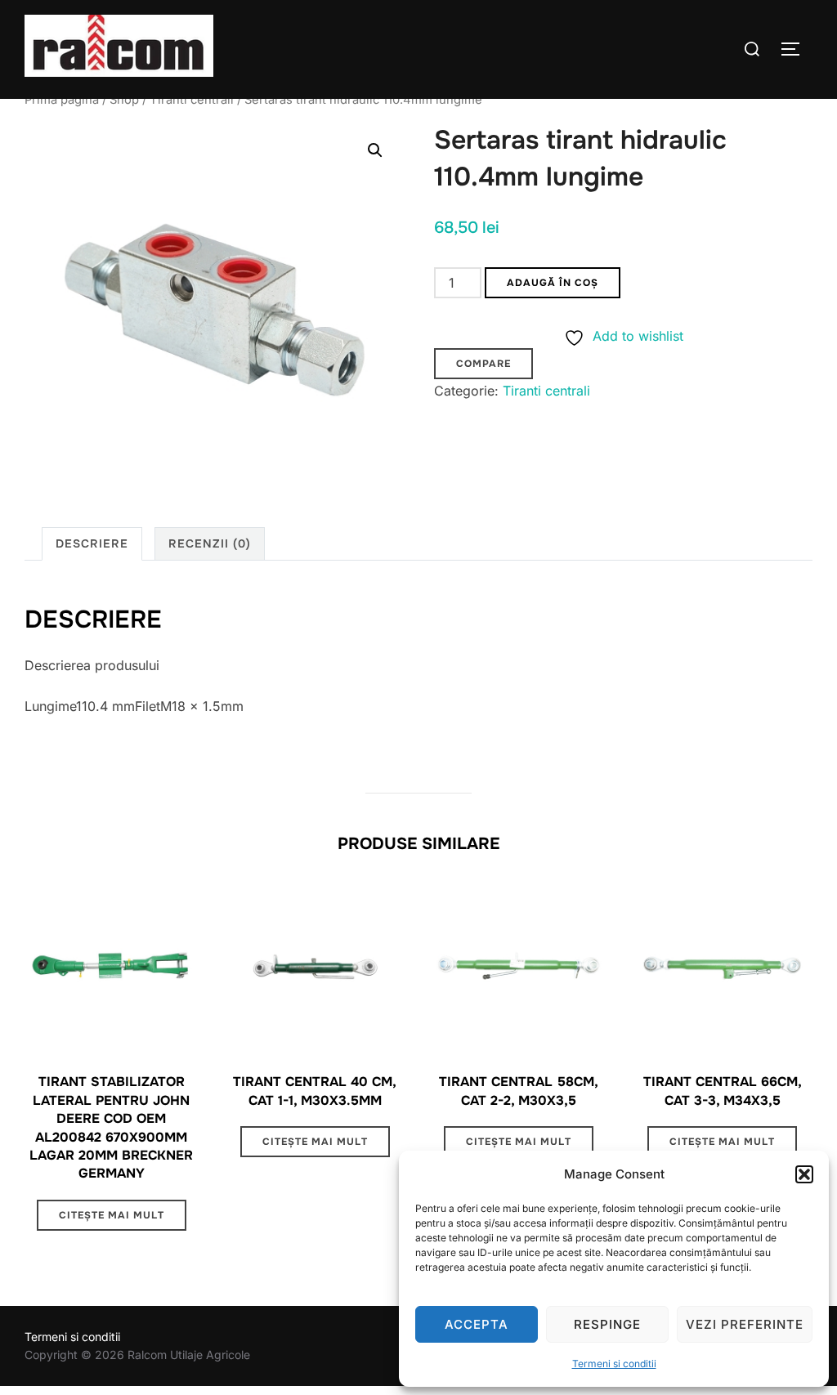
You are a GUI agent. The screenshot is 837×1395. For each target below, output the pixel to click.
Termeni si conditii (614, 1363)
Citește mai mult (111, 1215)
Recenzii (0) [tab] (209, 543)
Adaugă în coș (552, 282)
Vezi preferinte (744, 1324)
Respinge (607, 1324)
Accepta (476, 1324)
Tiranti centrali (192, 99)
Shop (124, 99)
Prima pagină (62, 99)
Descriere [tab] (92, 543)
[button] (804, 1174)
